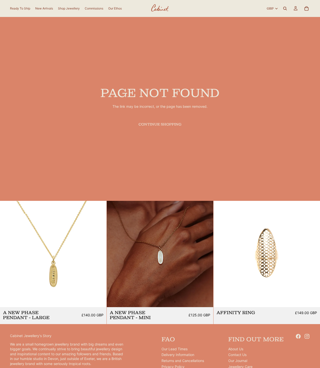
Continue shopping (160, 124)
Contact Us (237, 355)
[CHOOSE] (312, 299)
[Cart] (306, 8)
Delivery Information (178, 355)
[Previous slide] (7, 253)
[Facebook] (298, 336)
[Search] (285, 8)
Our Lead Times (175, 349)
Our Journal (237, 361)
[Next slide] (99, 253)
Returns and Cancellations (183, 361)
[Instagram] (307, 336)
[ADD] (98, 299)
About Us (235, 349)
